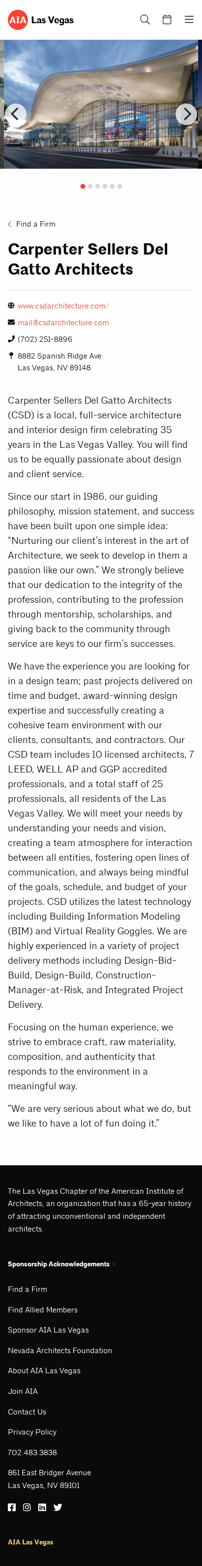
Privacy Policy (32, 1432)
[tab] (82, 186)
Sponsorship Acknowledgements (59, 1264)
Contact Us (27, 1411)
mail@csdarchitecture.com (63, 322)
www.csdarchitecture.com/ (63, 305)
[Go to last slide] (15, 114)
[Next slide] (186, 114)
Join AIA (23, 1391)
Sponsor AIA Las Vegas (48, 1330)
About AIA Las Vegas (44, 1370)
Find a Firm (34, 224)
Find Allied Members (42, 1309)
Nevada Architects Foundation (60, 1350)
